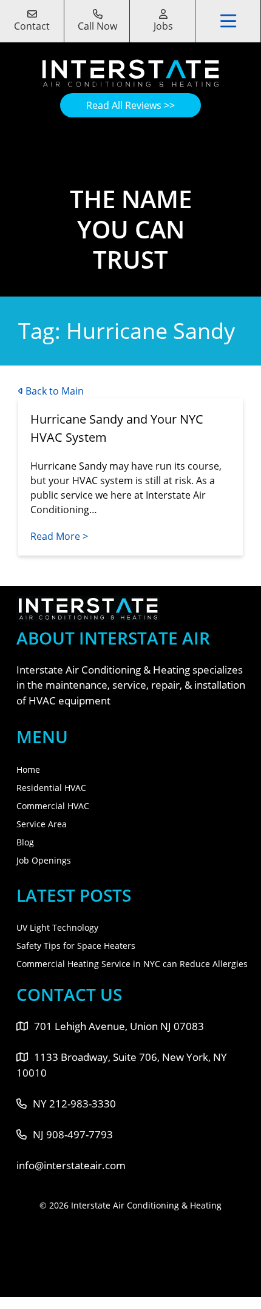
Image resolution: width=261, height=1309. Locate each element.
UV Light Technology (57, 927)
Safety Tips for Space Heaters (75, 945)
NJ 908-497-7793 (73, 1134)
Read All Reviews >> (130, 105)
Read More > (59, 536)
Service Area (41, 824)
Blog (25, 842)
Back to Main (53, 391)
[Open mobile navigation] (229, 21)
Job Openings (43, 860)
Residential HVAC (51, 787)
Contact (32, 26)
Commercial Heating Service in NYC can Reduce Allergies (132, 963)
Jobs (163, 26)
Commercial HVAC (52, 806)
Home (28, 769)
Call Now (97, 26)
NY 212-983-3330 (74, 1104)
